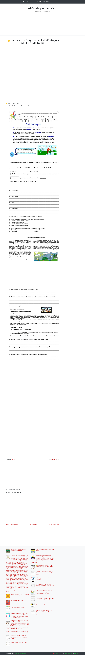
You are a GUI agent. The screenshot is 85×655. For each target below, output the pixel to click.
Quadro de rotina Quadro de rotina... (19, 642)
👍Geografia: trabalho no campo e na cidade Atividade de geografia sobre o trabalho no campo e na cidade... (44, 592)
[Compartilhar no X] (52, 460)
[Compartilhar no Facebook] (54, 460)
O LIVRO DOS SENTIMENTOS (17, 600)
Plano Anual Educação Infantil (17, 607)
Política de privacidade (32, 1)
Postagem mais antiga (54, 524)
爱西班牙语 (76, 653)
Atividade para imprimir (14, 2)
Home (24, 1)
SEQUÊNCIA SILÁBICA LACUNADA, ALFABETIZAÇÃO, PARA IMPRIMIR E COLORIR (19, 637)
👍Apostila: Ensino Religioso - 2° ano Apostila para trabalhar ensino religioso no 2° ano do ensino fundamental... (44, 566)
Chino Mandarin (69, 653)
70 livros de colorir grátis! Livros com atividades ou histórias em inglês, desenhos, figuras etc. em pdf (17, 632)
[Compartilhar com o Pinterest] (56, 460)
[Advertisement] (42, 22)
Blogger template (58, 653)
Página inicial (34, 524)
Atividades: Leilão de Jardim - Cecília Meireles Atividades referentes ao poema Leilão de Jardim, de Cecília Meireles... (44, 612)
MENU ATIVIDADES (44, 1)
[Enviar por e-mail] (50, 460)
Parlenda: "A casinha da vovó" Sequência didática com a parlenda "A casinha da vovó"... (44, 573)
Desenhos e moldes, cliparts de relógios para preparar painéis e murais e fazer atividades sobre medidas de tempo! (20, 596)
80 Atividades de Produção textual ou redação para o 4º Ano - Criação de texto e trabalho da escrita (45, 586)
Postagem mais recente (12, 524)
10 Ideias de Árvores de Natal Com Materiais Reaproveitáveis (18, 550)
